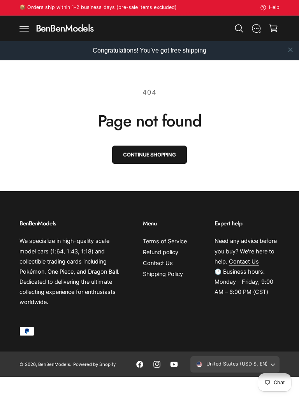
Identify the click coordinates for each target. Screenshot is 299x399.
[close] (290, 50)
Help (274, 7)
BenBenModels (54, 364)
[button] (24, 28)
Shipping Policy (163, 274)
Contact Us (158, 263)
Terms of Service (165, 241)
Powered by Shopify (94, 364)
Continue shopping (149, 154)
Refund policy (160, 252)
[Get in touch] (256, 28)
